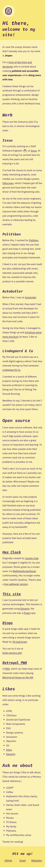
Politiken (33, 240)
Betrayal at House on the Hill (17, 677)
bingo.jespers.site (11, 652)
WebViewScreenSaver (24, 571)
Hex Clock (11, 552)
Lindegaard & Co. (11, 369)
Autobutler (30, 297)
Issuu (34, 150)
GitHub (8, 860)
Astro (9, 749)
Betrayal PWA (14, 662)
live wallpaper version (16, 584)
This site (11, 594)
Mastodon (36, 860)
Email (23, 860)
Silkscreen (8, 183)
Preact (27, 613)
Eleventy (25, 608)
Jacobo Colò (31, 558)
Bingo (7, 622)
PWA (7, 668)
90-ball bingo (19, 641)
